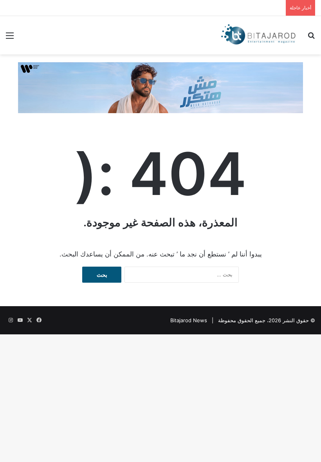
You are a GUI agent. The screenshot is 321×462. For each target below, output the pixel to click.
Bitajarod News (188, 320)
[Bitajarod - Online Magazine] (258, 35)
